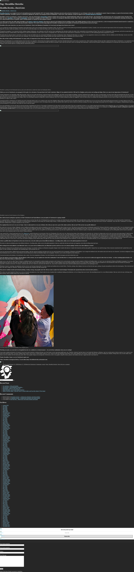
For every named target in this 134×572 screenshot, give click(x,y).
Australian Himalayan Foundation (93, 14)
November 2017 (6, 526)
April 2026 (5, 410)
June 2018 (5, 517)
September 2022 (6, 453)
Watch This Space (4, 571)
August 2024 (6, 429)
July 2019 (5, 501)
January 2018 (6, 523)
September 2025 (6, 415)
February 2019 (6, 507)
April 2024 (5, 434)
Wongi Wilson (44, 16)
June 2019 (5, 502)
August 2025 (6, 416)
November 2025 (6, 413)
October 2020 (6, 482)
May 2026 (5, 409)
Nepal (47, 364)
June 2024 (5, 431)
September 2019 (6, 498)
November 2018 (6, 511)
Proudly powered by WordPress (15, 571)
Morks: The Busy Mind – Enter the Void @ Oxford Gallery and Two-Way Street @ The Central (24, 391)
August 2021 (6, 469)
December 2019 (6, 494)
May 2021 (5, 473)
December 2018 (6, 509)
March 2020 (5, 490)
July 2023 (5, 443)
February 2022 (6, 462)
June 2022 (5, 457)
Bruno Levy (26, 233)
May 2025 (5, 420)
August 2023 (6, 441)
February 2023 (6, 448)
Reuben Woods (6, 364)
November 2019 (6, 495)
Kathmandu (24, 18)
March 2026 (5, 411)
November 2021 (6, 465)
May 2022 (5, 458)
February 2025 (6, 424)
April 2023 (5, 446)
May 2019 (5, 503)
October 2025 (6, 414)
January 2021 (6, 478)
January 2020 (6, 493)
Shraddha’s (10, 18)
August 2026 (6, 405)
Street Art (60, 364)
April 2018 (5, 519)
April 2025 (5, 421)
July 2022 (5, 455)
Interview (28, 364)
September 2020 (6, 483)
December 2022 (6, 449)
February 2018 (6, 522)
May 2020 (5, 488)
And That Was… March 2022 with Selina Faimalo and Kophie (24, 399)
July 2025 (5, 418)
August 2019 (6, 499)
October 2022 (6, 451)
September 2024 (6, 428)
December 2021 (6, 464)
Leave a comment (66, 364)
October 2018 (6, 512)
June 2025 (5, 419)
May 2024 (5, 433)
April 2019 (5, 504)
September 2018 (6, 513)
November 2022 (6, 450)
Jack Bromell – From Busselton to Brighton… (13, 387)
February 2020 (6, 492)
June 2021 (5, 472)
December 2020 (6, 479)
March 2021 (5, 475)
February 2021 (6, 477)
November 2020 (6, 480)
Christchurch (33, 364)
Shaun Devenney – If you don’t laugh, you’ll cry (13, 389)
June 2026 (5, 407)
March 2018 (5, 521)
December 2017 (6, 524)
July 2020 (5, 485)
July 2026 (5, 406)
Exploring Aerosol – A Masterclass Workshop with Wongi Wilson (25, 397)
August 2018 (6, 514)
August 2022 (6, 454)
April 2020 (5, 489)
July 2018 (5, 516)
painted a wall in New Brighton (35, 21)
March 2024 (5, 435)
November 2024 (6, 425)
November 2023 (6, 438)
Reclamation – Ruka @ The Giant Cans (11, 388)
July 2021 (5, 470)
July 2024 (5, 430)
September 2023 (6, 440)
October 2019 (6, 497)
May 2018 (5, 518)
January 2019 (6, 508)
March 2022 (5, 460)
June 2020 (5, 487)
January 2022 (6, 463)
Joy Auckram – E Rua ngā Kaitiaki (10, 386)
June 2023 (5, 444)
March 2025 (5, 423)
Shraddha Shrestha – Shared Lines (12, 8)
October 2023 (6, 439)
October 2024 (6, 426)
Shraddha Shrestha (4, 13)
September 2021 (6, 468)
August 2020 (6, 484)
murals (43, 364)
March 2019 (5, 506)
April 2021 (5, 474)
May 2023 (5, 445)
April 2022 (5, 459)
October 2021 (6, 467)
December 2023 (6, 436)
